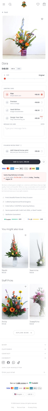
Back (6, 12)
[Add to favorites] (42, 19)
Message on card (10, 124)
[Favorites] (37, 4)
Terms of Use (21, 407)
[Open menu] (3, 4)
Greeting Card (9, 88)
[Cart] (44, 4)
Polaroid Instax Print (12, 145)
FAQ (12, 407)
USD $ (13, 68)
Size (7, 75)
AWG (19, 68)
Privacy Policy (32, 407)
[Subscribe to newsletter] (44, 372)
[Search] (10, 4)
